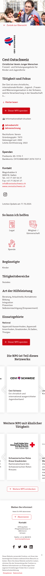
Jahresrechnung (13, 128)
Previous (4, 389)
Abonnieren (23, 517)
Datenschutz (17, 573)
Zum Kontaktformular (22, 539)
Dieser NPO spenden (18, 111)
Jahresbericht (11, 125)
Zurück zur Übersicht (17, 25)
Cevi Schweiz (15, 391)
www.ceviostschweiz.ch (13, 186)
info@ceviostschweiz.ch (14, 184)
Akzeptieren (7, 573)
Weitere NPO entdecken (24, 489)
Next (41, 389)
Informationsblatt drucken (18, 119)
